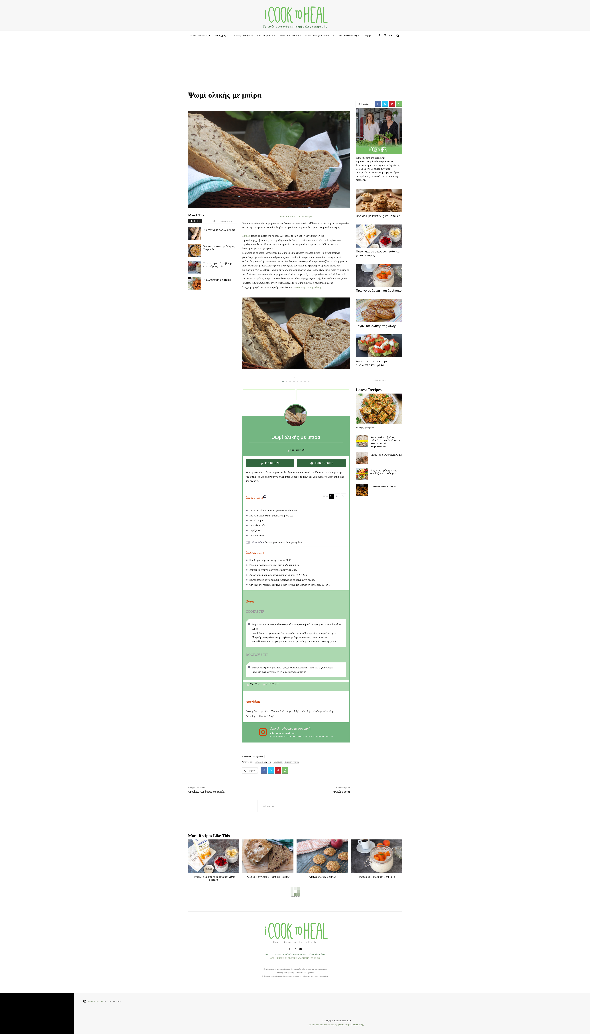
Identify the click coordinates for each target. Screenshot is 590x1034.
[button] (397, 35)
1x (331, 496)
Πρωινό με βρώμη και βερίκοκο (379, 290)
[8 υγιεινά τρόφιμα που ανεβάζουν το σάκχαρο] (362, 474)
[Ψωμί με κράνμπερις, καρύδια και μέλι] (267, 856)
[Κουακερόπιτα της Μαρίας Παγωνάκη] (194, 250)
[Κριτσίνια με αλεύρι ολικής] (194, 233)
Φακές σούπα (341, 791)
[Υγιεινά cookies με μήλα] (322, 856)
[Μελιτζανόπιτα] (379, 409)
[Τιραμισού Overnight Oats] (362, 458)
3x (343, 496)
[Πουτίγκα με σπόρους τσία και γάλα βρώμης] (379, 236)
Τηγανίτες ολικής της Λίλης (376, 326)
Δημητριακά (258, 756)
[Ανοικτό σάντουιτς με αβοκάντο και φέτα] (379, 345)
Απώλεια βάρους (263, 761)
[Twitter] (385, 104)
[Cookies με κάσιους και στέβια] (379, 200)
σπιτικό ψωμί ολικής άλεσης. (307, 287)
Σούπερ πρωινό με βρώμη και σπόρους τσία (218, 265)
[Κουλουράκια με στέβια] (194, 283)
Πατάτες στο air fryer (383, 486)
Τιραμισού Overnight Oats (386, 454)
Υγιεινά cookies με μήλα (322, 876)
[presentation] (294, 377)
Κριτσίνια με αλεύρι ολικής (219, 229)
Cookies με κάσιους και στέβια (378, 216)
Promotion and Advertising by (323, 1024)
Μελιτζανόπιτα (365, 427)
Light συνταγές (292, 761)
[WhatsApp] (399, 104)
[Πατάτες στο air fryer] (362, 490)
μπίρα (247, 235)
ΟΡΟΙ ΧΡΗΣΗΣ (277, 958)
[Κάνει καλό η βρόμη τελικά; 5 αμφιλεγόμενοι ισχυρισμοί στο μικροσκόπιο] (362, 441)
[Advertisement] (295, 63)
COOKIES (315, 958)
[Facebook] (379, 35)
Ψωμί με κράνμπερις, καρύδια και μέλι (268, 876)
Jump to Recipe (287, 216)
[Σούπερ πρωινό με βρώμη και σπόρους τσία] (194, 267)
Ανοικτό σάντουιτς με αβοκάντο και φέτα (372, 363)
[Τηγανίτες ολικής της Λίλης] (379, 310)
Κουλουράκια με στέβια (217, 279)
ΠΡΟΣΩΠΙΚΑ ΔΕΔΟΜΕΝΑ (297, 958)
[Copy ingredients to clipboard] (265, 497)
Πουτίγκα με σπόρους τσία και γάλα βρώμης (214, 878)
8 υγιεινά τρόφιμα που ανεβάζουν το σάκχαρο (383, 472)
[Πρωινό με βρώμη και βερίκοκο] (379, 275)
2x (337, 496)
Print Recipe (305, 216)
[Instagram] (385, 35)
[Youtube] (390, 35)
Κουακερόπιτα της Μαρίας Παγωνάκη (219, 248)
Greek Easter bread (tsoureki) (207, 791)
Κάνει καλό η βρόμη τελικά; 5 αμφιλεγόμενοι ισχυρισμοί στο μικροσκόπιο (385, 442)
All (214, 221)
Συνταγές (278, 761)
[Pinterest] (392, 104)
